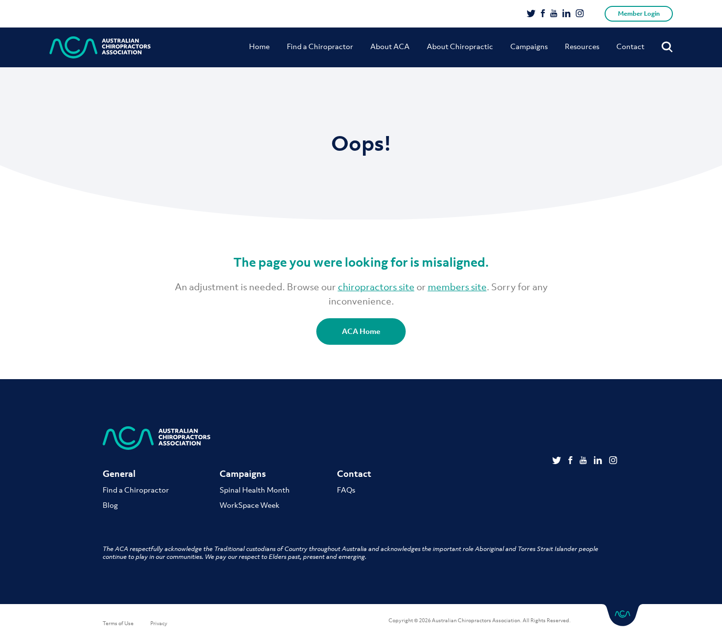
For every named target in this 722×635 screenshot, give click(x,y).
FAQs (346, 490)
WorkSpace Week (249, 505)
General (119, 473)
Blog (110, 505)
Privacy (158, 623)
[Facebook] (543, 14)
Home (259, 46)
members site (457, 287)
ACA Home (361, 331)
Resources (582, 46)
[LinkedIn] (566, 14)
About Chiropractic (460, 46)
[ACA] (100, 47)
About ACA (390, 46)
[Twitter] (531, 14)
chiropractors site (376, 287)
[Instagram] (580, 14)
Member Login (639, 13)
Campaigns (529, 46)
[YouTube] (553, 14)
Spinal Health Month (255, 490)
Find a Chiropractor (320, 46)
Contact (630, 46)
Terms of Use (118, 623)
